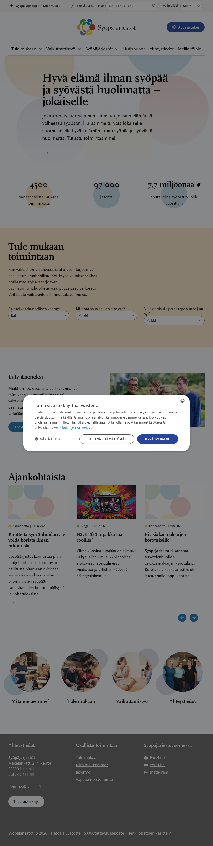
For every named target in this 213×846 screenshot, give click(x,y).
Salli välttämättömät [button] (107, 439)
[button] (48, 439)
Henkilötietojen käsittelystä (73, 427)
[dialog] (106, 423)
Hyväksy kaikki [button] (157, 439)
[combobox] (182, 401)
